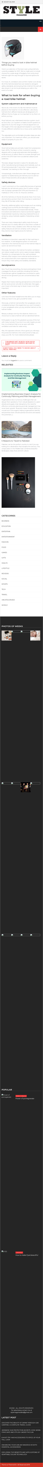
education (6, 526)
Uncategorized (8, 600)
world (5, 605)
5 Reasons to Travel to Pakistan (16, 441)
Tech (4, 589)
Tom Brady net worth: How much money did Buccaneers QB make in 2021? (20, 343)
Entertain (6, 531)
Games (4, 552)
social (4, 579)
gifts (4, 558)
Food (4, 547)
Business (5, 521)
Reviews (5, 574)
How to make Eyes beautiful (27, 1255)
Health (5, 563)
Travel (4, 595)
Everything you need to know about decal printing (19, 348)
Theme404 (13, 1465)
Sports (5, 584)
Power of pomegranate (25, 1099)
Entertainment (8, 537)
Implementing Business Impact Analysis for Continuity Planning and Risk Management (21, 395)
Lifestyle (5, 568)
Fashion (5, 542)
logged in (14, 360)
